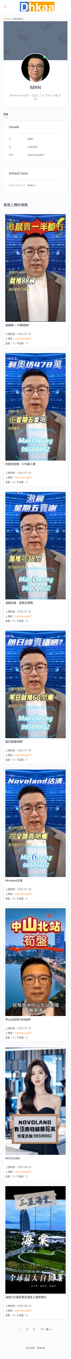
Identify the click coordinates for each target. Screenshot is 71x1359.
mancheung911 (23, 338)
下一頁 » (45, 1329)
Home (6, 18)
